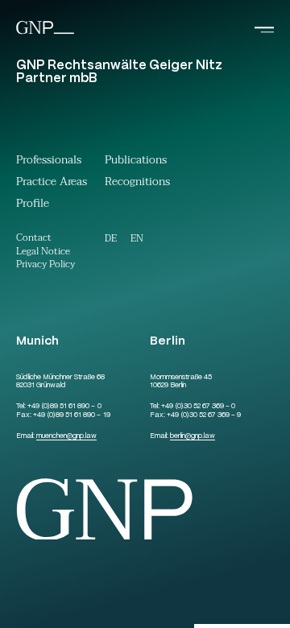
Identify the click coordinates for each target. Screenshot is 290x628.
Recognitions (137, 184)
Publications (136, 162)
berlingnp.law (192, 436)
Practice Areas (51, 184)
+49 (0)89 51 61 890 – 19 (71, 415)
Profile (32, 205)
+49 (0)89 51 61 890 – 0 (64, 406)
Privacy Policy (45, 265)
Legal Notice (43, 252)
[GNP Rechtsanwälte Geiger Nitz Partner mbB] (45, 32)
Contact (34, 239)
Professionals (48, 162)
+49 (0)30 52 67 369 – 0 (198, 406)
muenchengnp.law (66, 436)
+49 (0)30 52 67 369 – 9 (204, 415)
